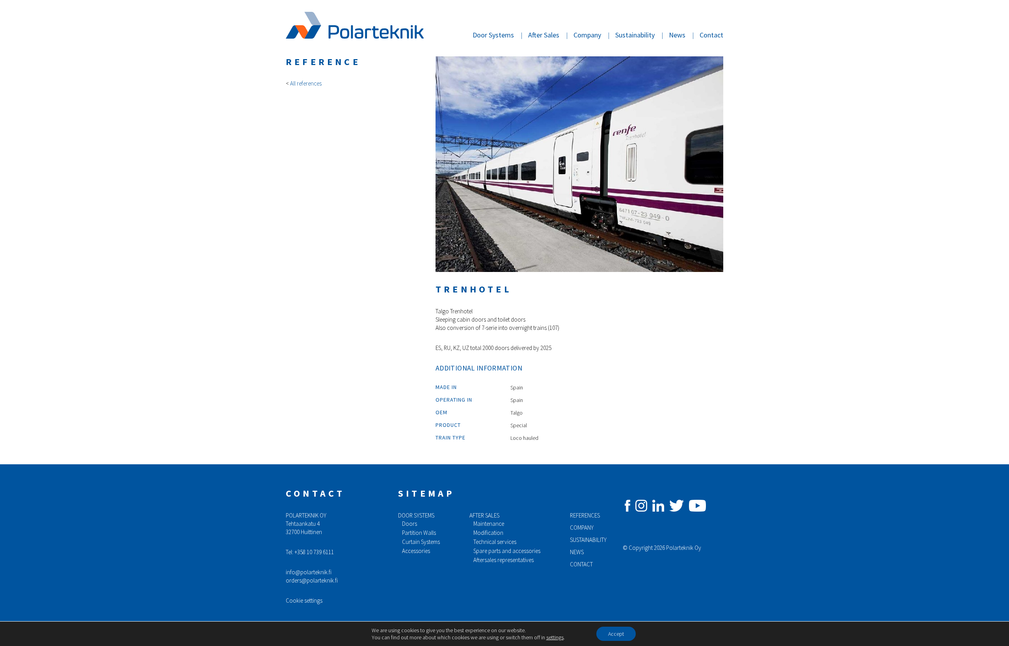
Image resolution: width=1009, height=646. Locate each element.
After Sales (543, 34)
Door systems (416, 515)
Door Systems (493, 34)
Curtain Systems (421, 541)
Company (587, 34)
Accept (616, 633)
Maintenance (488, 523)
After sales (484, 515)
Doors (409, 523)
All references (306, 83)
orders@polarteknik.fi (312, 580)
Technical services (494, 541)
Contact (711, 34)
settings (555, 637)
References (585, 515)
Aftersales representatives (503, 560)
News (677, 34)
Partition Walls (419, 532)
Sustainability (635, 34)
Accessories (416, 551)
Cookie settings (304, 600)
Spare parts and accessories (506, 551)
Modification (488, 532)
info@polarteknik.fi (308, 572)
